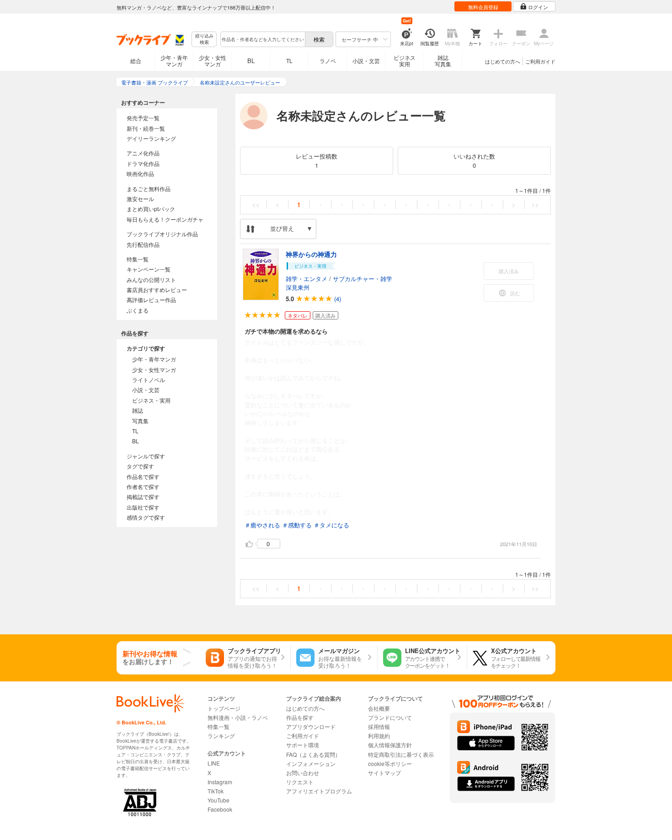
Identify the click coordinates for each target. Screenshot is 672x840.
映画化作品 (140, 173)
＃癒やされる (262, 525)
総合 (135, 60)
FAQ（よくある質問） (313, 754)
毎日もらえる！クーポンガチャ (165, 219)
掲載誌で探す (143, 496)
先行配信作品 (143, 244)
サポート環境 (302, 745)
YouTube (218, 800)
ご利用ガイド (540, 61)
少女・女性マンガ (212, 60)
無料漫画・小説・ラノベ (238, 717)
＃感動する (297, 525)
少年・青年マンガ (174, 60)
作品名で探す (143, 476)
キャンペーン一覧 (149, 269)
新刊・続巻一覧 (146, 128)
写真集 (140, 421)
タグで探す (140, 466)
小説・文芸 (366, 60)
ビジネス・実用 (151, 400)
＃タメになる (331, 525)
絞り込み (204, 39)
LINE (214, 763)
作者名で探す (143, 486)
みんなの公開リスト (151, 279)
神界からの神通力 (311, 254)
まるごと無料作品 (149, 188)
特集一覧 (138, 259)
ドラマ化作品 (143, 163)
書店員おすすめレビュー (157, 289)
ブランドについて (390, 717)
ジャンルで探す (146, 456)
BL (251, 60)
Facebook (220, 809)
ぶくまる (138, 310)
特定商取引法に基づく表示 (401, 754)
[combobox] (262, 39)
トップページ (224, 708)
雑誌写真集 (443, 60)
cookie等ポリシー (390, 763)
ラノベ (328, 60)
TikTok (216, 791)
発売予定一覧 (143, 118)
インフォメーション (311, 763)
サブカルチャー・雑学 (362, 278)
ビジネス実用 (405, 60)
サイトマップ (384, 772)
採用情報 (379, 726)
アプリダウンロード (311, 726)
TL (289, 60)
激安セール (140, 198)
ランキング (221, 735)
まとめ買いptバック (151, 209)
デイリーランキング (151, 138)
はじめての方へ (502, 61)
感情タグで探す (146, 517)
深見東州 (297, 287)
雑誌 (137, 410)
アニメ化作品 (143, 153)
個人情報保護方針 (390, 745)
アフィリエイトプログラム (319, 791)
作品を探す (300, 717)
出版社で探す (143, 507)
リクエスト (300, 782)
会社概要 (379, 708)
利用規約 (379, 735)
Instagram (220, 782)
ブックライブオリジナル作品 (162, 234)
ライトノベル (148, 379)
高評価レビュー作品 (151, 299)
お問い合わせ (302, 772)
